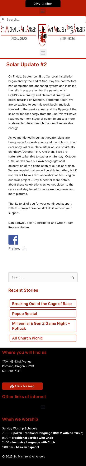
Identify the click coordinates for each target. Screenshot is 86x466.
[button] (42, 10)
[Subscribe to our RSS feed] (20, 259)
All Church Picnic (27, 338)
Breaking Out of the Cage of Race (42, 303)
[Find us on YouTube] (29, 259)
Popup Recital (24, 313)
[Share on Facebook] (13, 240)
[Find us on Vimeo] (38, 259)
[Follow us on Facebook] (11, 259)
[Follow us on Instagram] (46, 259)
